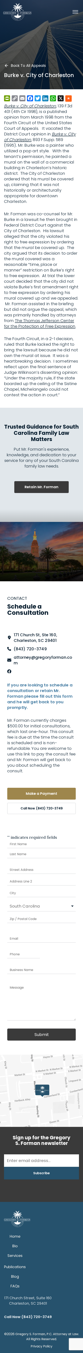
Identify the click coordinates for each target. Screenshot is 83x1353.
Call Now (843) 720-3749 (42, 808)
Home (15, 1236)
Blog (15, 1276)
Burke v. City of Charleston (30, 106)
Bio (15, 1245)
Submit (41, 1034)
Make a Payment (41, 793)
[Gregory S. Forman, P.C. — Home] (17, 12)
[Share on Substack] (68, 98)
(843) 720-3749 (30, 649)
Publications (15, 1266)
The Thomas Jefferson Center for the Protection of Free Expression (39, 323)
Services (15, 1255)
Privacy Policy (41, 1346)
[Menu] (75, 12)
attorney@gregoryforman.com (43, 660)
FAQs (15, 1286)
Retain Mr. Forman (41, 486)
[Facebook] (9, 671)
